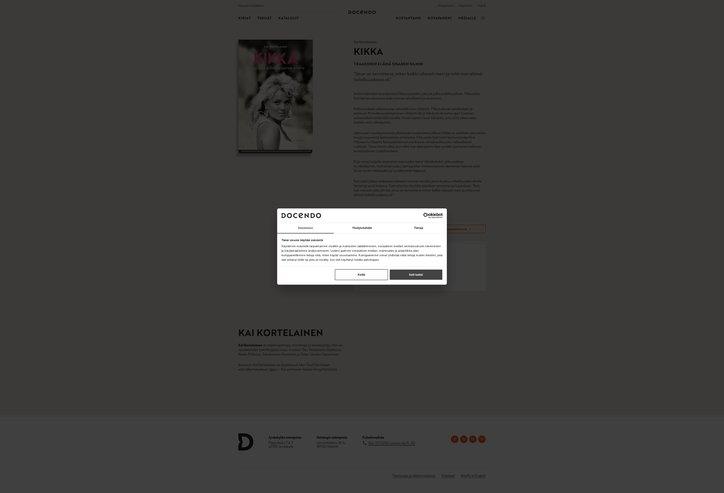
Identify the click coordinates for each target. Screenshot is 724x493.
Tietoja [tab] (418, 227)
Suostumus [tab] (305, 227)
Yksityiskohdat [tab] (362, 227)
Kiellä (361, 274)
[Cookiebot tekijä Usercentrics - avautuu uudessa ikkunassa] (426, 215)
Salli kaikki (416, 274)
